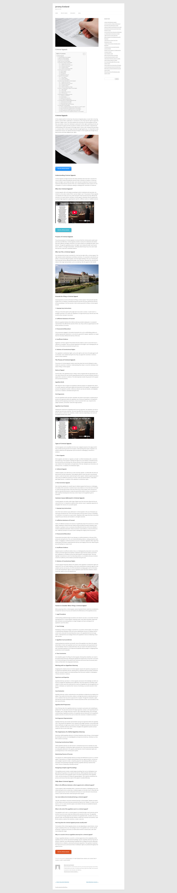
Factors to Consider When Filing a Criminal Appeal (68, 88)
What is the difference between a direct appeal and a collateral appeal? (73, 106)
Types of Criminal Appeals (63, 75)
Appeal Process (80, 858)
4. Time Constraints (64, 93)
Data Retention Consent (92, 882)
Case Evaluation (63, 96)
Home (56, 13)
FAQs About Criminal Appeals (64, 105)
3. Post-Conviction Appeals (65, 79)
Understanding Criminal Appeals (65, 57)
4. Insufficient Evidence (64, 67)
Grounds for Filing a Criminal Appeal (65, 62)
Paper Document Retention (62, 882)
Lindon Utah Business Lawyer (110, 22)
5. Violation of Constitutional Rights (66, 68)
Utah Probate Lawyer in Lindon (110, 60)
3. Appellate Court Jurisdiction (66, 91)
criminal (91, 858)
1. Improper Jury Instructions (65, 63)
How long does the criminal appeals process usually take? (70, 110)
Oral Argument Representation (66, 99)
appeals (85, 858)
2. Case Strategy (63, 90)
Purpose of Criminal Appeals (64, 59)
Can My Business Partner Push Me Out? (112, 67)
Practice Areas (64, 13)
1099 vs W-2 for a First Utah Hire (110, 35)
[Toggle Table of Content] (83, 54)
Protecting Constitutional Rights (66, 101)
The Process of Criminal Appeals (64, 69)
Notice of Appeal (63, 71)
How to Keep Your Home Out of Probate (112, 65)
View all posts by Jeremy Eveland (71, 871)
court (88, 858)
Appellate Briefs (63, 72)
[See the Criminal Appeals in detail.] (63, 171)
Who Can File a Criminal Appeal (64, 61)
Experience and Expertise (65, 95)
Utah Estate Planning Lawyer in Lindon (112, 58)
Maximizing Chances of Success (66, 102)
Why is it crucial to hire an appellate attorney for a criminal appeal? (72, 111)
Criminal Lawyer (68, 858)
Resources (72, 13)
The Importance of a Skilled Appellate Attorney (67, 100)
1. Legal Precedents (64, 89)
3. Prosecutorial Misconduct (65, 66)
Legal (79, 13)
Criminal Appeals (60, 55)
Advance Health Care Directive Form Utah (112, 27)
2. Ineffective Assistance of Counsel (66, 83)
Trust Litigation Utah (108, 53)
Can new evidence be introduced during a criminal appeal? (71, 107)
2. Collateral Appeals (64, 78)
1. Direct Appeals (63, 77)
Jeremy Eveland (62, 6)
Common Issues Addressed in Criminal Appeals (67, 80)
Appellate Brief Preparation (65, 97)
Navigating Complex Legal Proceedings (67, 104)
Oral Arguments (63, 73)
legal (94, 858)
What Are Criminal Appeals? (64, 58)
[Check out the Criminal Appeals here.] (63, 233)
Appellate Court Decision (65, 74)
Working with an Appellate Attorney (65, 94)
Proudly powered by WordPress (61, 887)
